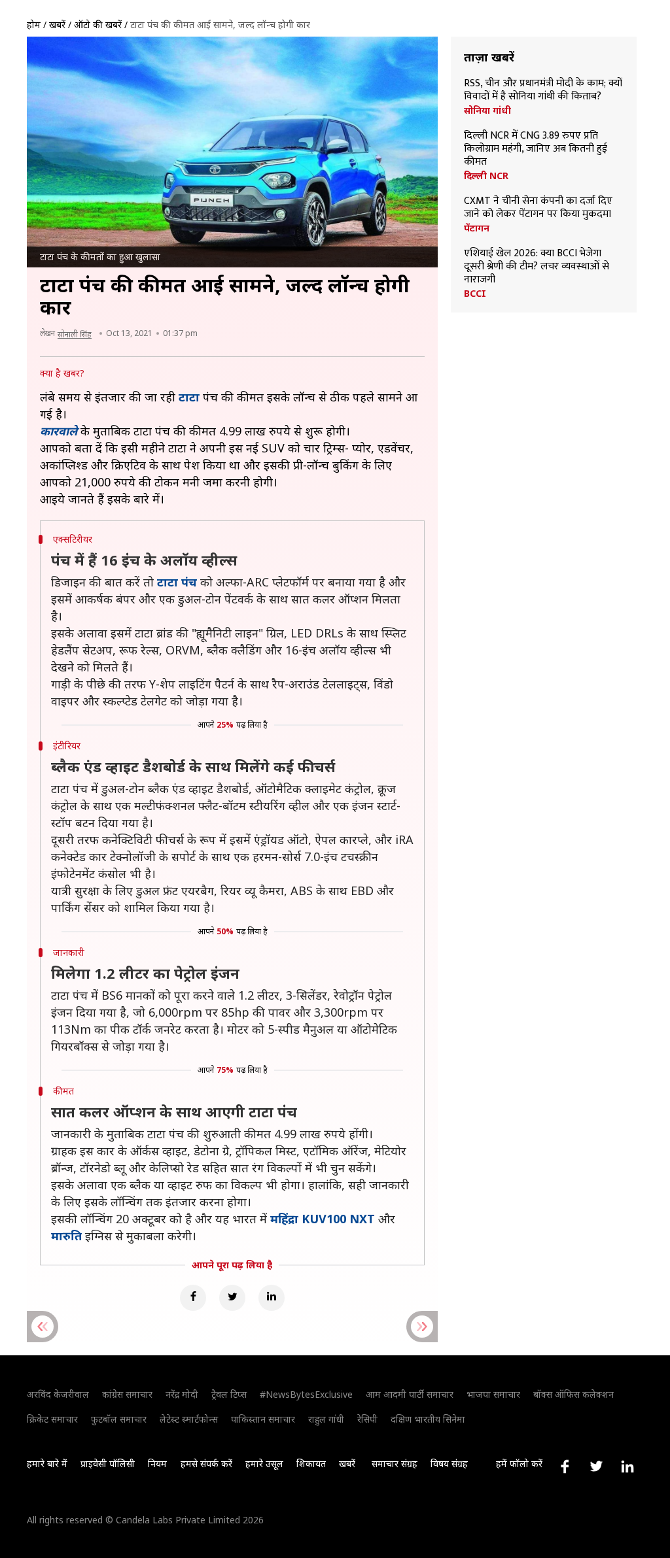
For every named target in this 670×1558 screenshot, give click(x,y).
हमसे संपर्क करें (206, 1463)
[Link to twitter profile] (596, 1466)
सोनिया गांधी (487, 110)
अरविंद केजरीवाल (58, 1394)
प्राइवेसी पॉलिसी (107, 1463)
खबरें (57, 24)
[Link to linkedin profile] (627, 1466)
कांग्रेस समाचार (127, 1394)
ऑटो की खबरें (98, 24)
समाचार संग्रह (394, 1463)
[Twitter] (232, 1298)
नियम (157, 1463)
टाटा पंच (177, 582)
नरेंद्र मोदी (182, 1394)
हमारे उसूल (264, 1463)
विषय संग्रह (449, 1463)
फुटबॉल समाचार (119, 1419)
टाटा (189, 397)
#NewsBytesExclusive (306, 1394)
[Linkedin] (271, 1298)
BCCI (475, 293)
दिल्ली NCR (486, 176)
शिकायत (311, 1463)
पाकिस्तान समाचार (263, 1419)
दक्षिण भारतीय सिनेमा (428, 1419)
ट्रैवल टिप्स (229, 1394)
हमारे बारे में (47, 1463)
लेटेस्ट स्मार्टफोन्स (189, 1419)
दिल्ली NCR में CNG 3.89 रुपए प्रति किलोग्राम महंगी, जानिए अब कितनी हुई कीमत (535, 149)
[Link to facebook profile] (564, 1466)
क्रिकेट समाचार (52, 1419)
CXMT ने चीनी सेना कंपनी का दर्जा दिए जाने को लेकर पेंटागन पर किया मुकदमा (538, 208)
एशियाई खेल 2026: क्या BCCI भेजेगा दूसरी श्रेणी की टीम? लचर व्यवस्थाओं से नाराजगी (536, 266)
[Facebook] (193, 1298)
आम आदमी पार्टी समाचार (409, 1394)
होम (34, 24)
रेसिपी (367, 1419)
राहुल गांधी (326, 1419)
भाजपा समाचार (493, 1394)
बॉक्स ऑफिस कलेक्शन (573, 1394)
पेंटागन (476, 228)
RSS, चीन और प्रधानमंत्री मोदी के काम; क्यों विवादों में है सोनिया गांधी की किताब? (543, 90)
